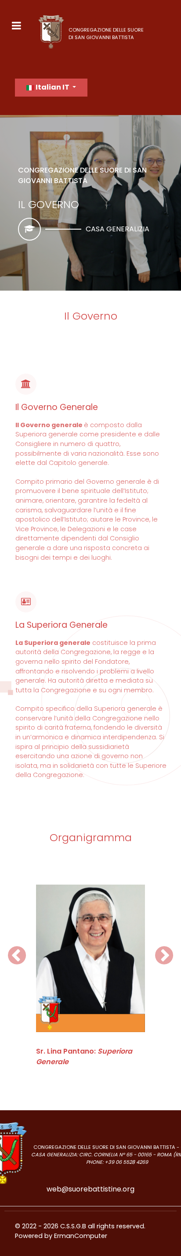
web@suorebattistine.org (90, 1189)
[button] (17, 956)
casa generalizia (117, 229)
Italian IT (52, 87)
